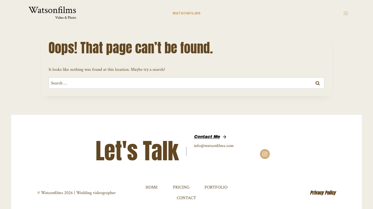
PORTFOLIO (216, 187)
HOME (152, 187)
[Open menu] (346, 13)
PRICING (181, 187)
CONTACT (186, 198)
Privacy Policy (323, 192)
